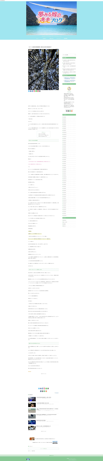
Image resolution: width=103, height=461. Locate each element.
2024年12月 (64, 153)
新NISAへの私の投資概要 (42, 133)
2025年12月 (64, 132)
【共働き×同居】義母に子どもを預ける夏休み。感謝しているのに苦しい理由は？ (69, 64)
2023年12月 (64, 176)
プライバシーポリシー (73, 458)
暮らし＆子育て (65, 222)
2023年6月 (64, 188)
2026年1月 (64, 130)
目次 (42, 132)
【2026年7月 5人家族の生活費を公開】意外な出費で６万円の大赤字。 (69, 61)
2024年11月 (64, 155)
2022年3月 (64, 209)
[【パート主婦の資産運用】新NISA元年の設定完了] (32, 91)
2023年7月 (64, 186)
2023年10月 (64, 180)
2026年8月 (64, 117)
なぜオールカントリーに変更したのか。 (44, 135)
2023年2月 (64, 196)
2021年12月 (64, 215)
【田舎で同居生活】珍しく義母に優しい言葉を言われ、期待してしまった (69, 72)
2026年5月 (64, 122)
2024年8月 (64, 161)
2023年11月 (64, 178)
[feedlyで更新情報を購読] (44, 391)
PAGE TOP (51, 455)
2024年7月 (64, 163)
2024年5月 (64, 167)
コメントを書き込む (43, 448)
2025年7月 (64, 140)
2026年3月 (64, 126)
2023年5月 (64, 190)
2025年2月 (64, 149)
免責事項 (68, 458)
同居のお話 (64, 220)
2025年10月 (64, 136)
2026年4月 (64, 124)
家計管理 (30, 371)
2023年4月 (64, 192)
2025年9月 (64, 138)
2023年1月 (64, 198)
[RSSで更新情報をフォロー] (46, 391)
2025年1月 (64, 151)
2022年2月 (64, 211)
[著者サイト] (41, 391)
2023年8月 (64, 184)
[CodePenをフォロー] (42, 391)
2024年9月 (64, 159)
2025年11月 (64, 134)
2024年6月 (64, 165)
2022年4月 (64, 207)
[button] (75, 54)
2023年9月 (64, 182)
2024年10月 (64, 157)
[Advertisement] (43, 43)
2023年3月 (64, 194)
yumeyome (72, 78)
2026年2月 (64, 128)
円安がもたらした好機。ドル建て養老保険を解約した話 (69, 66)
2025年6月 (64, 142)
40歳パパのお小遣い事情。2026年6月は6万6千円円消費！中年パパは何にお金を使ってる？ (69, 69)
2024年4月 (64, 169)
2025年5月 (64, 144)
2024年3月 (64, 171)
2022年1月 (64, 213)
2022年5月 (64, 205)
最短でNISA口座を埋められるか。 (43, 136)
